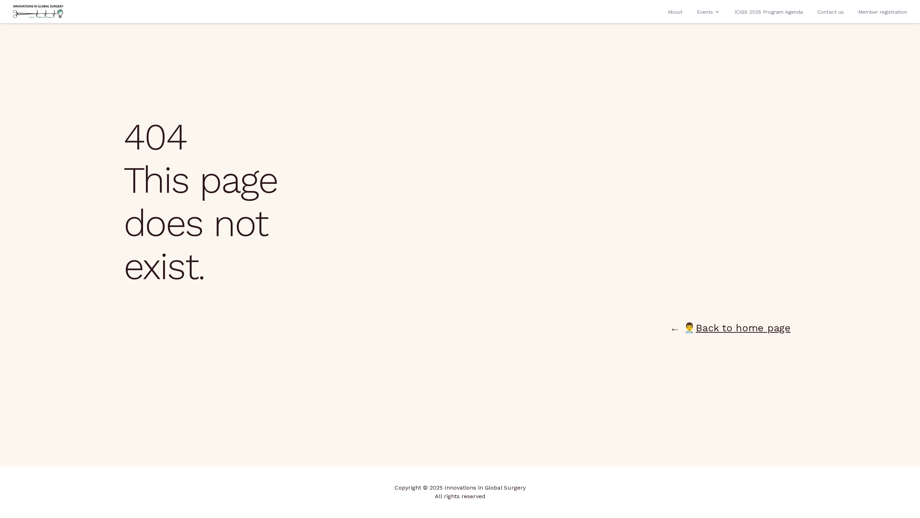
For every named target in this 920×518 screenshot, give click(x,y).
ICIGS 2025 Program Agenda (769, 12)
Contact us (830, 12)
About (675, 12)
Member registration (882, 12)
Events (705, 12)
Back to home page (743, 328)
